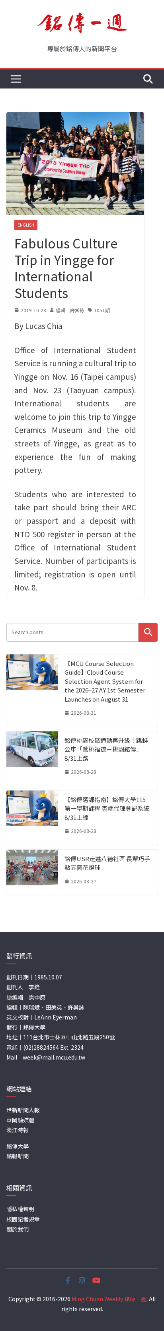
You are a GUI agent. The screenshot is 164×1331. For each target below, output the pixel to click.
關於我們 (17, 1229)
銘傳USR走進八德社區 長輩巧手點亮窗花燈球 (107, 863)
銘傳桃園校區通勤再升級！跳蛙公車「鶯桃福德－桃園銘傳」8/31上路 (106, 749)
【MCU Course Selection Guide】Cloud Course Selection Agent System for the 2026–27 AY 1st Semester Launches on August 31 (104, 681)
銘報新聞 (17, 1156)
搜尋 (148, 632)
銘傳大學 (17, 1146)
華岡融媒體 (20, 1120)
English (26, 225)
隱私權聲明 (20, 1209)
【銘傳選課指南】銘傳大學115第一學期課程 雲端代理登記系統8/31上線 (106, 808)
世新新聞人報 (23, 1110)
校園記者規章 (23, 1219)
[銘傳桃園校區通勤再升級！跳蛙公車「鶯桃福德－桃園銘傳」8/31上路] (32, 758)
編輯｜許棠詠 (70, 310)
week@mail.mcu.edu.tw (54, 1057)
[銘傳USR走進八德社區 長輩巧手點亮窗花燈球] (32, 872)
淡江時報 (17, 1130)
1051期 (102, 310)
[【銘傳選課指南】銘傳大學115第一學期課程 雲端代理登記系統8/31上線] (32, 818)
